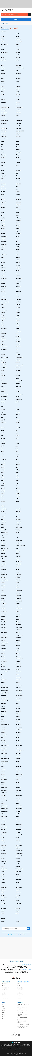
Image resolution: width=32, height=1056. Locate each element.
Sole (3, 1006)
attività (18, 965)
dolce (6, 967)
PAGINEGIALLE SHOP (21, 1044)
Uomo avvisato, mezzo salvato (22, 1008)
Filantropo (4, 986)
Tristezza (19, 998)
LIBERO (4, 1044)
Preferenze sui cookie (27, 1048)
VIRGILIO (8, 1044)
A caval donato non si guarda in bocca (22, 1027)
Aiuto (16, 1050)
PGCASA (27, 1044)
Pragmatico (20, 988)
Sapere (9, 10)
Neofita (4, 994)
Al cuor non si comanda (23, 1024)
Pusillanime (5, 990)
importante (8, 965)
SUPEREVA (16, 1047)
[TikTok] (16, 1035)
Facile (18, 986)
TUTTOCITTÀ (10, 1045)
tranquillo (5, 969)
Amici (3, 1016)
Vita (3, 1004)
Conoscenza (20, 990)
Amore (4, 1012)
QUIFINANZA (23, 1045)
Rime (6, 23)
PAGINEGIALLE (13, 1044)
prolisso (11, 967)
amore (22, 971)
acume (26, 969)
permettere (19, 970)
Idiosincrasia (5, 988)
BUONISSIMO (28, 1045)
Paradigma (20, 994)
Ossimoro (4, 983)
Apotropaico (5, 998)
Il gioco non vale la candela (22, 1021)
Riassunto (19, 992)
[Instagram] (12, 1035)
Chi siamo (3, 1048)
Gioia (18, 996)
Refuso (4, 992)
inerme (4, 972)
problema (26, 964)
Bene (3, 1018)
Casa (3, 1008)
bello (17, 972)
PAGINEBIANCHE (4, 1045)
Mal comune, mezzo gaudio (22, 1018)
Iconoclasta (5, 996)
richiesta (13, 965)
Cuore (3, 1014)
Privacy (13, 1048)
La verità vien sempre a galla (23, 1005)
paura (27, 972)
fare (14, 972)
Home (2, 23)
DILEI (14, 1045)
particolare (9, 972)
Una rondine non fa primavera (22, 1011)
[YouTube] (19, 1035)
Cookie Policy (18, 1048)
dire (3, 964)
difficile (12, 969)
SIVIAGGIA (18, 1045)
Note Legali (8, 1048)
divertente (21, 967)
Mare (3, 1010)
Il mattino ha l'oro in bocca (22, 1015)
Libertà (19, 983)
